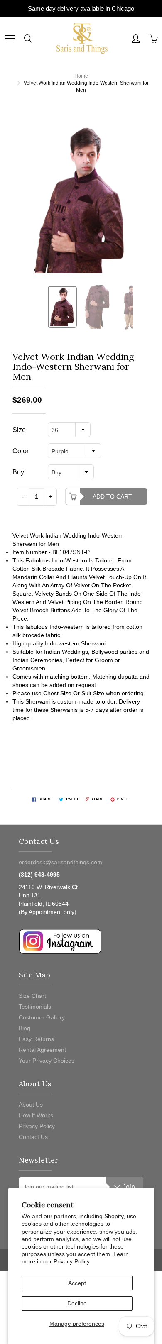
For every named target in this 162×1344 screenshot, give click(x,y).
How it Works (36, 1115)
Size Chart (32, 995)
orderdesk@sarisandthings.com (60, 862)
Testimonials (35, 1006)
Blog (24, 1028)
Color (20, 451)
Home (81, 76)
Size (19, 429)
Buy (18, 472)
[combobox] (69, 429)
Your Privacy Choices (46, 1060)
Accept (77, 1283)
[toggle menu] (9, 38)
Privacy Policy (72, 1261)
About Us (31, 1104)
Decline (77, 1303)
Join (129, 1186)
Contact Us (33, 1137)
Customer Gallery (42, 1017)
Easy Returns (36, 1039)
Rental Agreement (42, 1049)
